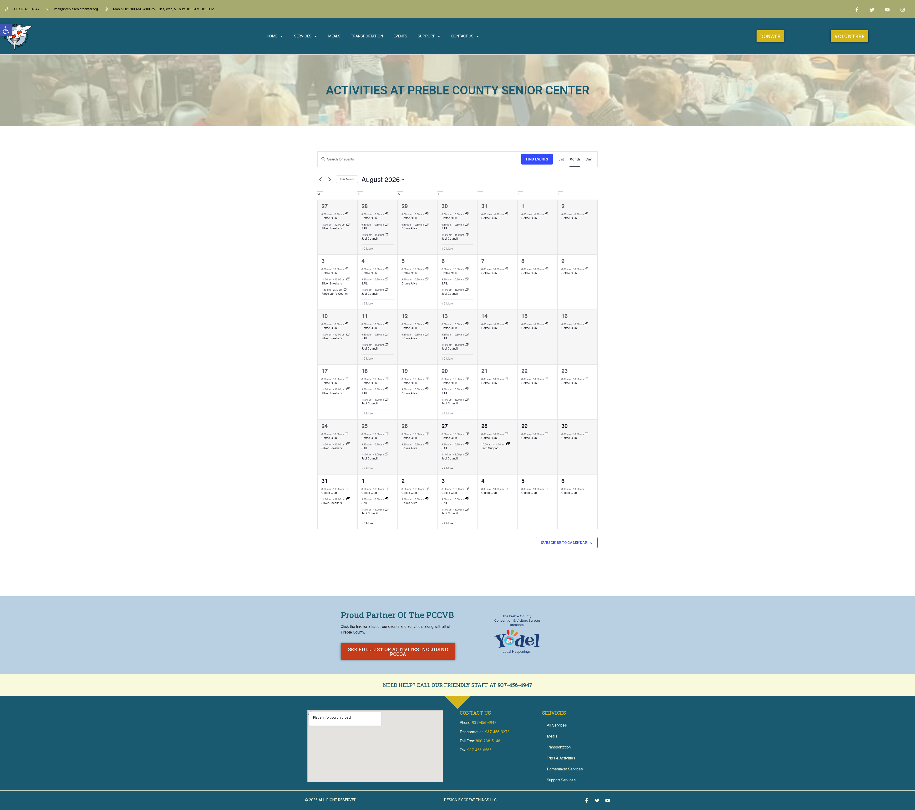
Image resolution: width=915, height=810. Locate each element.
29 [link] (405, 206)
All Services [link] (557, 725)
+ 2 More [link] (367, 248)
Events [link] (400, 36)
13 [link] (445, 316)
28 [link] (364, 206)
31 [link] (484, 206)
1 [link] (522, 206)
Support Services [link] (561, 780)
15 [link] (524, 316)
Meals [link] (334, 36)
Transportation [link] (367, 36)
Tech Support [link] (489, 448)
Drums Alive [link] (409, 228)
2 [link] (562, 206)
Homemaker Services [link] (565, 769)
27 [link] (324, 206)
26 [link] (405, 426)
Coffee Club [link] (329, 218)
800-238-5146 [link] (488, 741)
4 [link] (363, 261)
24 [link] (324, 426)
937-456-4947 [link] (515, 684)
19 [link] (405, 370)
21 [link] (484, 370)
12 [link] (405, 316)
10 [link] (324, 316)
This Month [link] (347, 179)
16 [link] (564, 316)
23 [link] (564, 370)
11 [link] (364, 316)
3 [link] (323, 261)
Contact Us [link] (462, 36)
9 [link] (562, 261)
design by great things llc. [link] (470, 800)
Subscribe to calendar (564, 542)
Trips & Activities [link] (561, 758)
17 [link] (324, 370)
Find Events (537, 159)
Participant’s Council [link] (334, 293)
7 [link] (482, 261)
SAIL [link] (364, 228)
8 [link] (522, 261)
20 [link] (445, 370)
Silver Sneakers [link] (331, 228)
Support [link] (426, 36)
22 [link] (524, 370)
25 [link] (364, 426)
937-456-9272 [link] (497, 732)
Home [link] (272, 36)
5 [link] (403, 261)
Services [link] (302, 36)
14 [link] (484, 316)
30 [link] (445, 206)
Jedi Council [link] (369, 238)
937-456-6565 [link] (479, 750)
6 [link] (443, 261)
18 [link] (364, 370)
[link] (6, 30)
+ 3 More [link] (367, 303)
